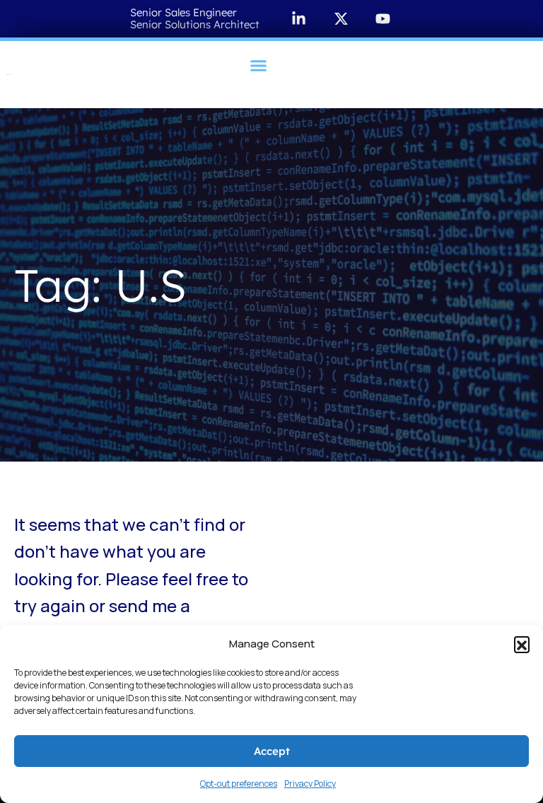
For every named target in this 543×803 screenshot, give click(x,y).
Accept (272, 751)
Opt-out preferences (238, 784)
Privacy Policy (310, 784)
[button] (522, 644)
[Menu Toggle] (258, 65)
